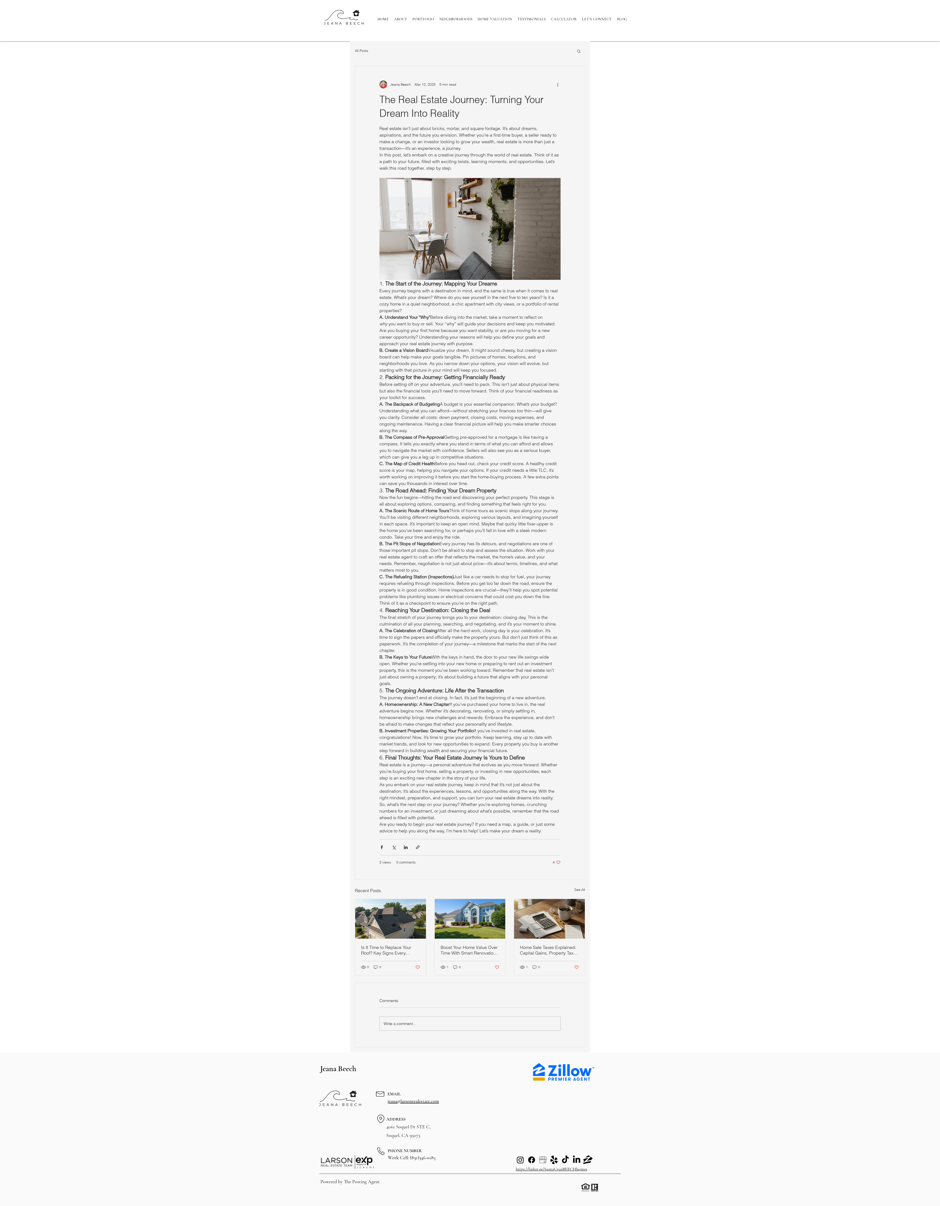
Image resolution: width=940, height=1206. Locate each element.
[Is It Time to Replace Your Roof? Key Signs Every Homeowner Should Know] (390, 919)
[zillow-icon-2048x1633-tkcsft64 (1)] (587, 1159)
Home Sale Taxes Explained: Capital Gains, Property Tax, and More (548, 950)
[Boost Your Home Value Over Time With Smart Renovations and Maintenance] (470, 919)
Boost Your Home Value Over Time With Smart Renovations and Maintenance (469, 950)
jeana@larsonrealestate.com (413, 1101)
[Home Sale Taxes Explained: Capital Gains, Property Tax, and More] (549, 919)
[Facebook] (531, 1159)
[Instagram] (520, 1159)
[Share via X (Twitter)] (393, 847)
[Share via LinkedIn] (405, 847)
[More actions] (558, 84)
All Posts (361, 50)
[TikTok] (565, 1159)
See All (579, 889)
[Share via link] (417, 847)
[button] (578, 51)
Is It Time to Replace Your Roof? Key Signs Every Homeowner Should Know (386, 950)
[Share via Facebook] (381, 847)
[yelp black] (554, 1159)
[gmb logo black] (542, 1159)
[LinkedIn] (576, 1159)
